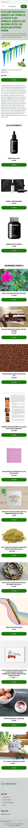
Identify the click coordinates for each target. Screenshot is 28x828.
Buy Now (14, 79)
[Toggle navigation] (2, 6)
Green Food (6, 797)
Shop (23, 6)
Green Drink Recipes (8, 802)
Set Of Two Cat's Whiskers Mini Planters (14, 761)
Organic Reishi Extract (14, 158)
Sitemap (18, 825)
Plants (20, 70)
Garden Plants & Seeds (12, 70)
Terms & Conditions (18, 824)
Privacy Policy (11, 825)
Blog (4, 805)
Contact (10, 824)
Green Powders (7, 800)
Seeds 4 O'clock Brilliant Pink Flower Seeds (14, 293)
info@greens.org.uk (5, 1)
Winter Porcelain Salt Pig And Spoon (14, 718)
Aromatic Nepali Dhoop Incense (14, 627)
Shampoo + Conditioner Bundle (14, 201)
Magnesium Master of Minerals (14, 244)
